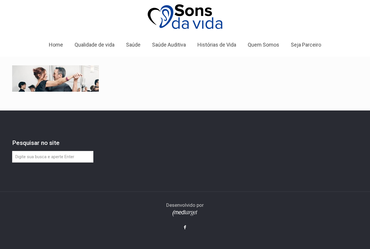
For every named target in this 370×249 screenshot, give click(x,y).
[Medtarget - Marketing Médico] (185, 215)
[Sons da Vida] (185, 16)
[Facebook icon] (185, 227)
